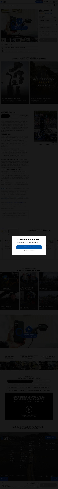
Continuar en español (29, 250)
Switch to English (29, 247)
